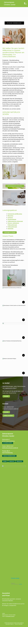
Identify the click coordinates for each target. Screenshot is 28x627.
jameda (20, 584)
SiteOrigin (21, 624)
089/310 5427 (10, 407)
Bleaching (10, 215)
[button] (14, 277)
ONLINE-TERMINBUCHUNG (14, 23)
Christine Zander (15, 578)
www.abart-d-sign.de (10, 616)
